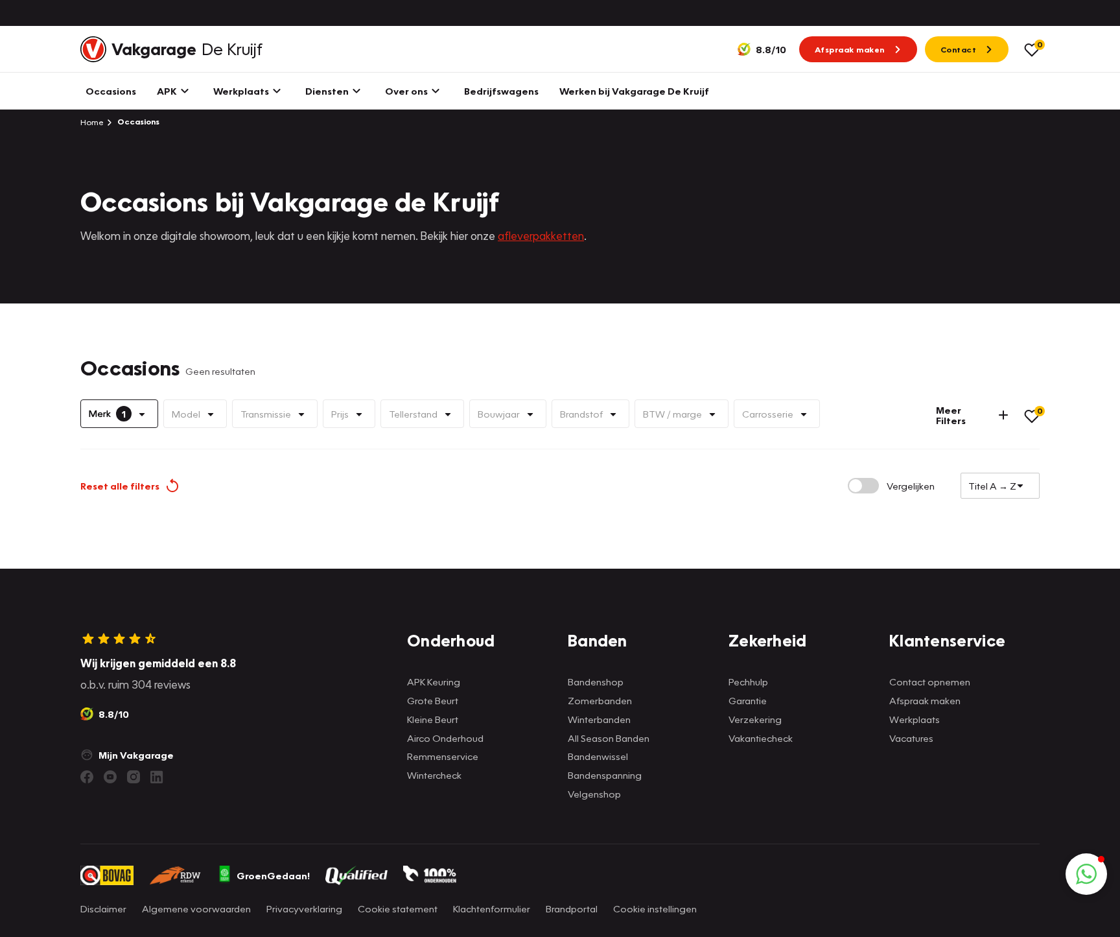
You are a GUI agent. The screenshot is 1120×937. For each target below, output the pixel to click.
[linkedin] (156, 776)
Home (92, 122)
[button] (1086, 874)
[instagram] (133, 776)
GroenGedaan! (273, 875)
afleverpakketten (541, 236)
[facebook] (86, 776)
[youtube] (110, 776)
